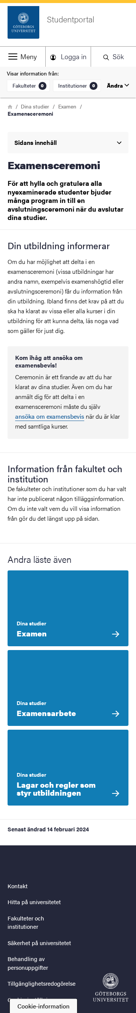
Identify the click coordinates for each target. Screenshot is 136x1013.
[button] (22, 56)
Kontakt (18, 886)
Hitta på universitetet (34, 902)
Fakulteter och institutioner (26, 922)
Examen (67, 106)
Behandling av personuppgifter (28, 963)
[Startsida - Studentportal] (110, 987)
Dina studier (35, 106)
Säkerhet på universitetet (39, 943)
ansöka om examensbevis (49, 416)
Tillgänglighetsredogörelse (42, 983)
